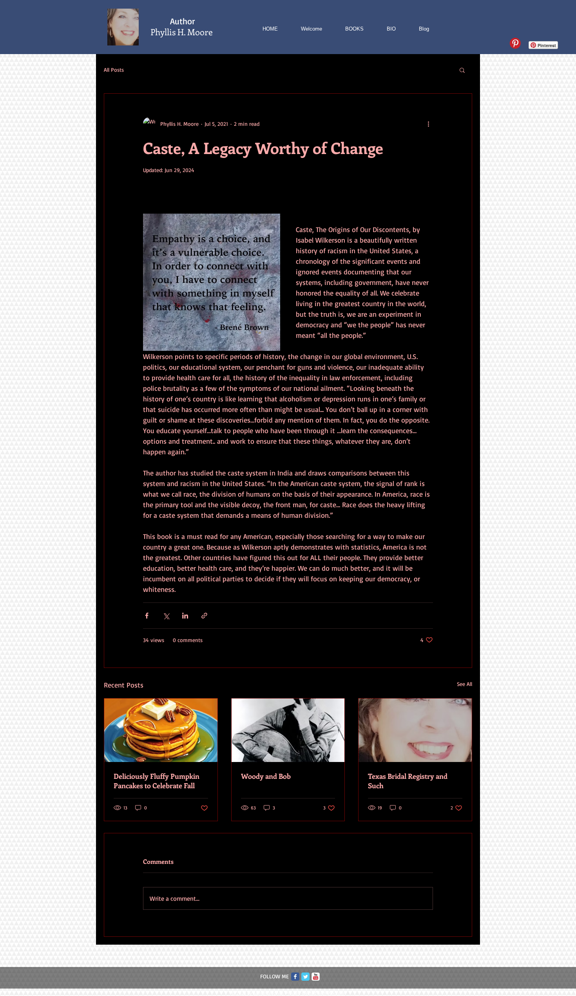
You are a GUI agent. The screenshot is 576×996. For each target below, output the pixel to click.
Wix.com (336, 993)
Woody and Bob (266, 776)
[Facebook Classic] (295, 976)
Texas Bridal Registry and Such (407, 780)
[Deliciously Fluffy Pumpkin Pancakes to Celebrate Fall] (160, 730)
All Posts (114, 69)
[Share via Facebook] (146, 615)
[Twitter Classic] (305, 976)
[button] (462, 70)
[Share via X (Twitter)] (166, 615)
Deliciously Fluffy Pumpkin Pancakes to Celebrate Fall (156, 780)
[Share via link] (204, 615)
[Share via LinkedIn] (185, 615)
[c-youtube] (316, 976)
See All (464, 683)
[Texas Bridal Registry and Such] (415, 730)
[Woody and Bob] (288, 730)
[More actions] (428, 123)
